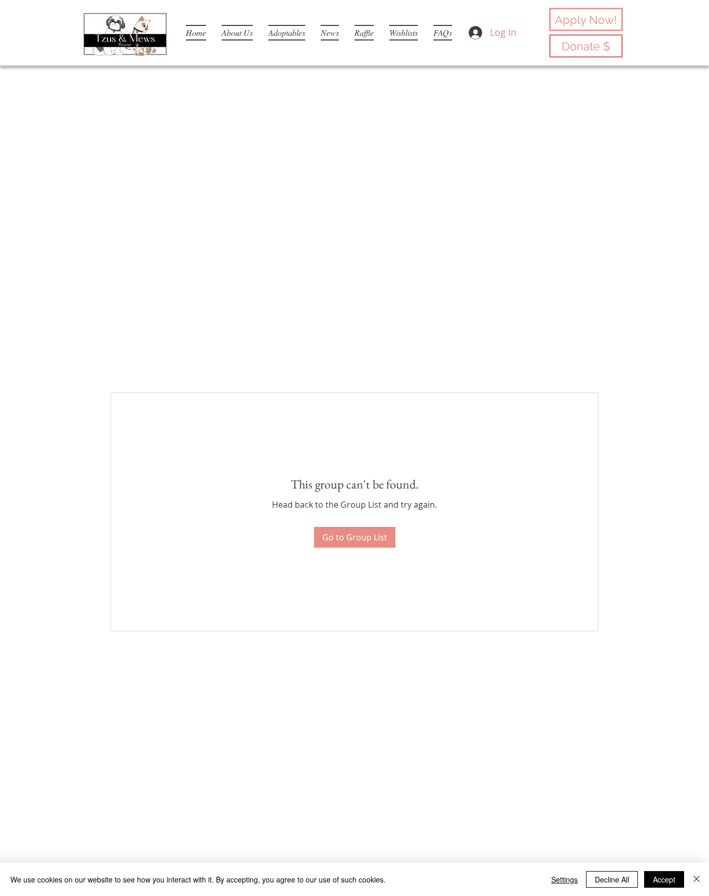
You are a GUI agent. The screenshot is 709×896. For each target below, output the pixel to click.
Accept (664, 879)
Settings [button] (564, 879)
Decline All (612, 879)
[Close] (696, 879)
